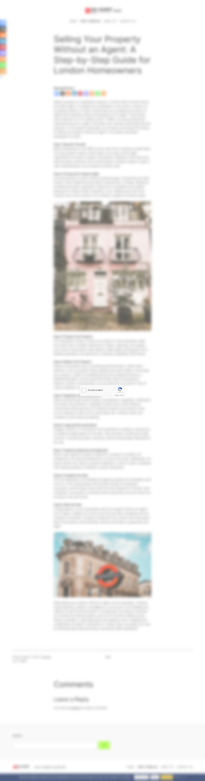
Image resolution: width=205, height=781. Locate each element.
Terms (121, 395)
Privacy (117, 395)
